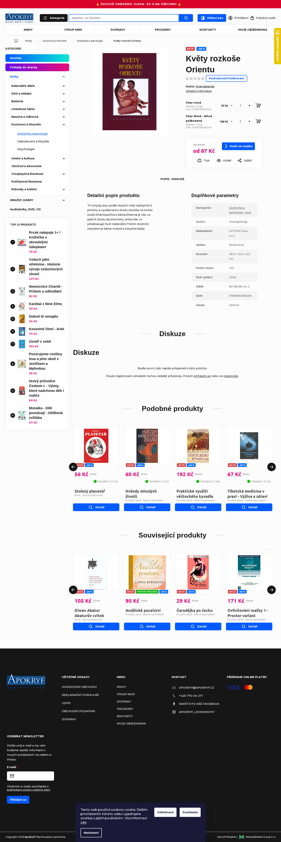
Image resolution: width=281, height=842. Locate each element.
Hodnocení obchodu (79, 687)
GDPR (66, 703)
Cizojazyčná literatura (27, 174)
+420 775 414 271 (191, 695)
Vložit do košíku (241, 146)
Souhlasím (190, 812)
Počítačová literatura (26, 181)
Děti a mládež (21, 93)
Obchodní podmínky (78, 711)
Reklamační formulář (80, 695)
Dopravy (118, 29)
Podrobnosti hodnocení (226, 78)
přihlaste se (202, 376)
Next (271, 467)
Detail (99, 507)
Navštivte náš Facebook (199, 704)
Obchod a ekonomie (26, 166)
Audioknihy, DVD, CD (25, 209)
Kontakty (208, 29)
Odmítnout (165, 812)
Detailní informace (199, 91)
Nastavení (91, 832)
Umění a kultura (22, 158)
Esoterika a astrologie (32, 133)
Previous (73, 467)
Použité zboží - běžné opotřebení (145, 500)
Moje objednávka (252, 29)
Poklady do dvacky (23, 67)
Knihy (28, 29)
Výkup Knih (73, 29)
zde (83, 822)
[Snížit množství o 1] (231, 105)
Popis (165, 179)
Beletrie (17, 101)
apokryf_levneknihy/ (196, 712)
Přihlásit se (18, 799)
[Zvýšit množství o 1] (249, 105)
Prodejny (163, 29)
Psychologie (26, 149)
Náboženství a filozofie (33, 141)
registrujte (230, 376)
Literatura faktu (23, 109)
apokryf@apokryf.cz (196, 687)
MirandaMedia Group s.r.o (261, 836)
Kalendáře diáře (23, 86)
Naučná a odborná (24, 116)
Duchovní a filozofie (26, 124)
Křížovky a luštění (24, 189)
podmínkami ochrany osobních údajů (28, 789)
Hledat (186, 18)
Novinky (16, 58)
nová (247, 212)
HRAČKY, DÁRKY (21, 200)
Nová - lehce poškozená (89, 495)
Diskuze (177, 179)
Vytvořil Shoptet (226, 836)
